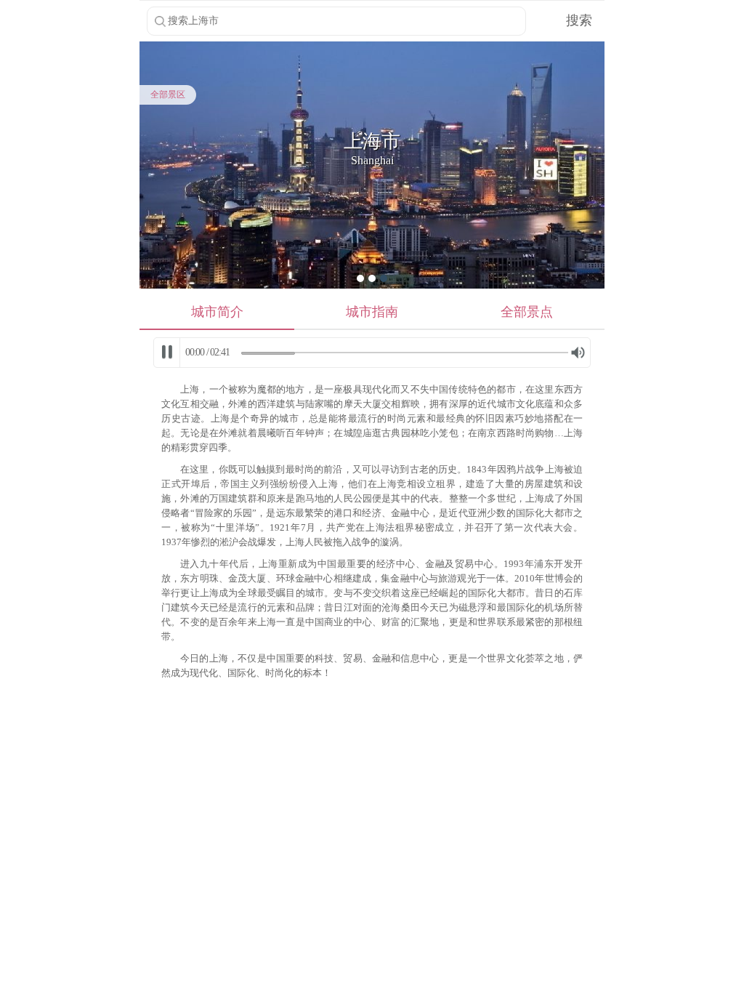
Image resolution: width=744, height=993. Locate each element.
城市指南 (372, 312)
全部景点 (527, 312)
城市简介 (217, 312)
